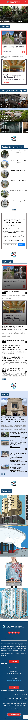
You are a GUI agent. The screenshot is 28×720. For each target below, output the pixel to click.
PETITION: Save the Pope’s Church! (10, 291)
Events (5, 394)
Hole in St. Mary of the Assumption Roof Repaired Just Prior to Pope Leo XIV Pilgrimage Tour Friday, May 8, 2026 (13, 419)
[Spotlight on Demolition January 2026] (5, 203)
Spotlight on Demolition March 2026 (19, 180)
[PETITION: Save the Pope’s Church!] (14, 277)
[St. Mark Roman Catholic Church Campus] (14, 115)
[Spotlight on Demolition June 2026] (5, 154)
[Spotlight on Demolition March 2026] (5, 184)
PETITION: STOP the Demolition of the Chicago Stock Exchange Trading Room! (13, 327)
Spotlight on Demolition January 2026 (18, 200)
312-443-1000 (14, 678)
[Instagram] (12, 633)
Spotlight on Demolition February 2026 (18, 190)
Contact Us (4, 663)
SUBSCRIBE (21, 244)
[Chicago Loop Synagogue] (11, 127)
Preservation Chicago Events (6, 415)
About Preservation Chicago (8, 639)
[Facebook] (9, 633)
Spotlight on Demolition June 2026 (18, 150)
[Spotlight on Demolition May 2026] (5, 164)
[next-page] (15, 210)
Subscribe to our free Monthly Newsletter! (12, 690)
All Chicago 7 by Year (5, 102)
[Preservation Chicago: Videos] (14, 14)
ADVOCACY (4, 292)
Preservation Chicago (11, 292)
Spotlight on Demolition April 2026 (18, 170)
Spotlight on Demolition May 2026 (18, 160)
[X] (15, 633)
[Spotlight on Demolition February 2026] (5, 194)
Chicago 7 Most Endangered (14, 90)
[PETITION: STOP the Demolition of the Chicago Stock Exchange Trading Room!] (14, 313)
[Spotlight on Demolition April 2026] (5, 174)
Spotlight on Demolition (12, 147)
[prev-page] (13, 210)
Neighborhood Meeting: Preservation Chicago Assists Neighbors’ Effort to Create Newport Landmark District (18, 434)
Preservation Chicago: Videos (11, 21)
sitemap (14, 684)
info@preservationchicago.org (14, 680)
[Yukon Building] (14, 101)
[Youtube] (18, 633)
